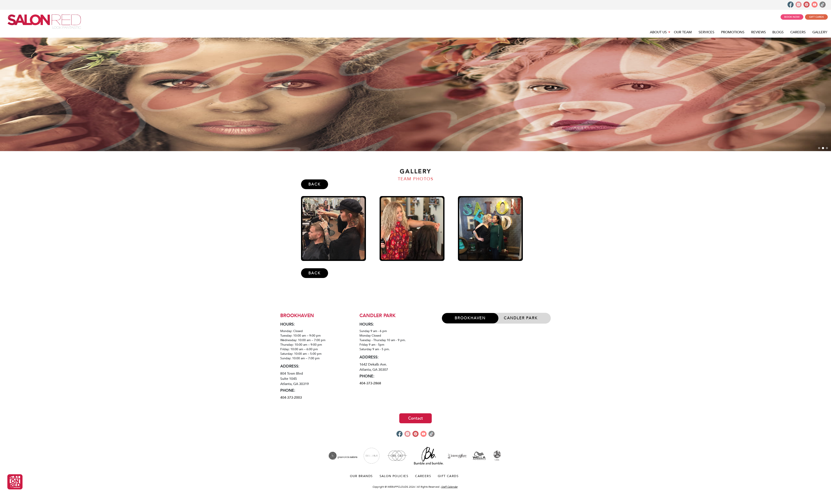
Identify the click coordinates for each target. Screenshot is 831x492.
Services (706, 32)
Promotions (732, 32)
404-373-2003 (291, 397)
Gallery (819, 32)
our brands (361, 476)
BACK (314, 184)
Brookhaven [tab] (470, 318)
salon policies (394, 476)
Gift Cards (816, 17)
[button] (819, 148)
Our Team (683, 32)
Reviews (758, 32)
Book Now (792, 17)
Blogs (778, 32)
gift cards (448, 476)
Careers (798, 32)
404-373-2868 (370, 383)
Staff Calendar (449, 487)
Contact (415, 418)
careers (423, 476)
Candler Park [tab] (521, 318)
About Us (659, 32)
